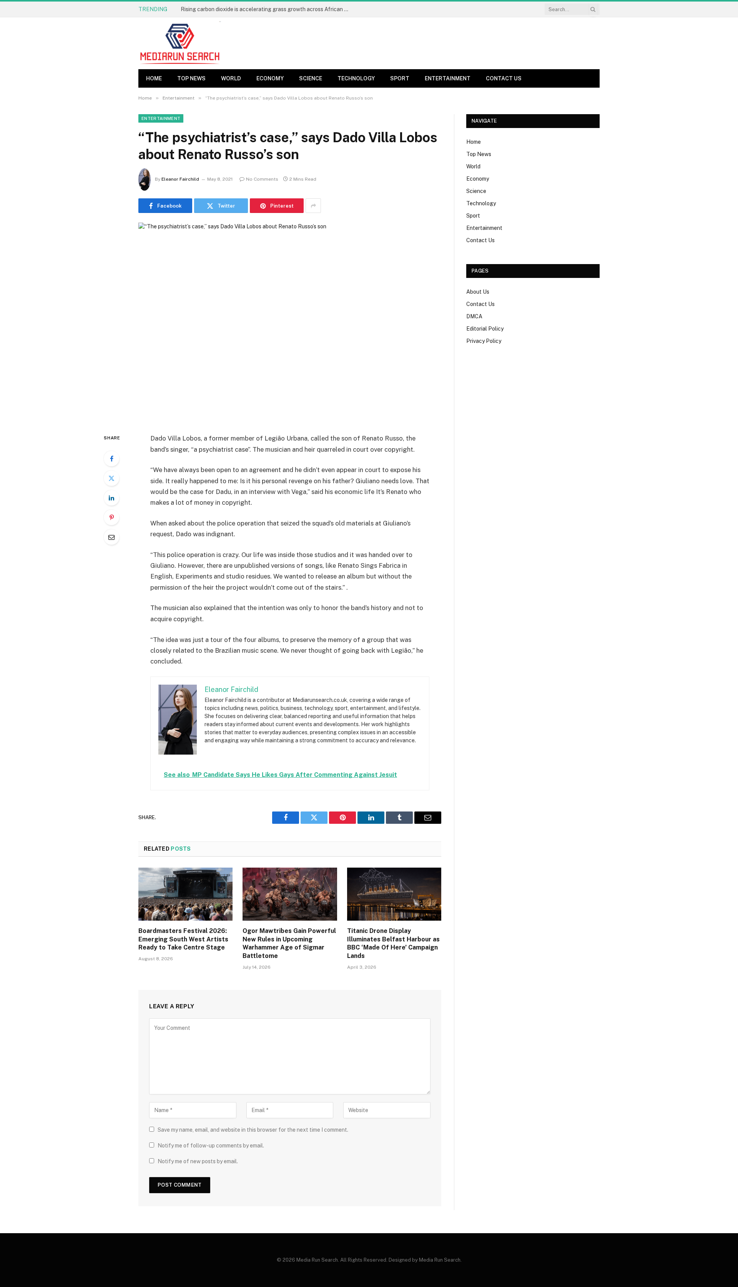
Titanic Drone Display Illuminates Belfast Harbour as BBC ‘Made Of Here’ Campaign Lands (393, 943)
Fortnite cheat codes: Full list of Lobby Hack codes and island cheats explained (267, 9)
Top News (191, 78)
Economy (270, 78)
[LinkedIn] (111, 497)
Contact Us (504, 78)
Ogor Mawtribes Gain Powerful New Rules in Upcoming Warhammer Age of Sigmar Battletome (289, 943)
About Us (477, 292)
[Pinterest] (111, 517)
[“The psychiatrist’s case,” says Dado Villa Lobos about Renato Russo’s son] (289, 322)
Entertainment (447, 78)
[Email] (111, 537)
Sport (399, 78)
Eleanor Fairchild (180, 179)
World (231, 78)
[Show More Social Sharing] (313, 205)
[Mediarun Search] (180, 43)
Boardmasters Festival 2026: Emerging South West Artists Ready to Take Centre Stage (183, 939)
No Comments (262, 179)
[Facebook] (111, 458)
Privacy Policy (483, 341)
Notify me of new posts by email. (198, 1161)
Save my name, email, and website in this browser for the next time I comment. (253, 1130)
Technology (356, 78)
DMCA (474, 316)
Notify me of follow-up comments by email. (211, 1145)
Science (310, 78)
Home (154, 78)
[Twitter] (111, 478)
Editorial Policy (485, 329)
